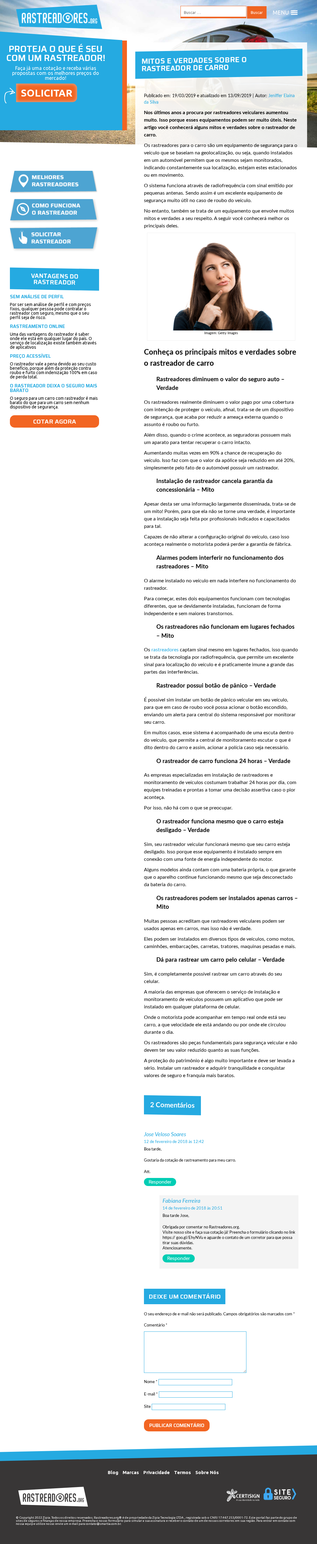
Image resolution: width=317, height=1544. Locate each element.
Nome (151, 1382)
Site (147, 1407)
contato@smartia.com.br (103, 1523)
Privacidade (156, 1472)
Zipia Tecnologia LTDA (168, 1517)
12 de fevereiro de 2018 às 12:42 (174, 1142)
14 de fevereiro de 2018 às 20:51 (193, 1208)
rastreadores (165, 649)
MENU (281, 12)
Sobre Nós (207, 1472)
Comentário (155, 1325)
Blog (113, 1472)
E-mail (151, 1394)
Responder (160, 1182)
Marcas (131, 1472)
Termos (182, 1472)
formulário (116, 1520)
